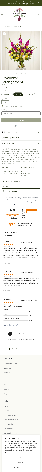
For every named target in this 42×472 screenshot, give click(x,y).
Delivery (7, 106)
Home (3, 26)
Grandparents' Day (10, 364)
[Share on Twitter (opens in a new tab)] (13, 325)
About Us (7, 377)
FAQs (6, 406)
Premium (29, 95)
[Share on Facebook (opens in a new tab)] (10, 325)
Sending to (8, 110)
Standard (7, 95)
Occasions (7, 368)
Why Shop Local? (10, 415)
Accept (20, 457)
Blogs (6, 394)
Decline (20, 462)
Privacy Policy (9, 424)
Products (7, 372)
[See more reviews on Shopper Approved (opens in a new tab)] (17, 325)
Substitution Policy (10, 433)
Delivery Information (11, 420)
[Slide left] (17, 73)
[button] (31, 14)
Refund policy (8, 428)
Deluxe (18, 95)
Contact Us (8, 411)
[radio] (30, 210)
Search (6, 389)
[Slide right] (25, 73)
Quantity (4, 99)
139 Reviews (14, 218)
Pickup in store (17, 106)
